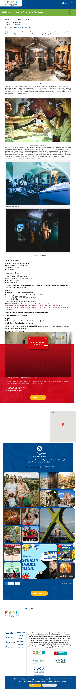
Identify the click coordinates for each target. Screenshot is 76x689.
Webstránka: (8, 27)
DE (67, 3)
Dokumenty (20, 641)
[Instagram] (32, 608)
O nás (20, 638)
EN (65, 3)
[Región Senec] (39, 670)
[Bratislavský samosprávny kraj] (39, 653)
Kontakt (20, 647)
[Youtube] (26, 608)
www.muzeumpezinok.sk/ (21, 27)
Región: (7, 22)
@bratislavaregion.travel (24, 460)
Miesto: (7, 20)
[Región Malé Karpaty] (60, 661)
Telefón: (7, 25)
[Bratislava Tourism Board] (60, 653)
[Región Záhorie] (39, 661)
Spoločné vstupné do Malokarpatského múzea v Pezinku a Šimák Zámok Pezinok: (32, 305)
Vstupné (8, 285)
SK (63, 3)
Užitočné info (21, 632)
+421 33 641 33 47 (18, 25)
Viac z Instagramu (39, 593)
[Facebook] (29, 608)
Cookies (20, 644)
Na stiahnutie (21, 635)
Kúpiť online (38, 397)
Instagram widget (66, 583)
